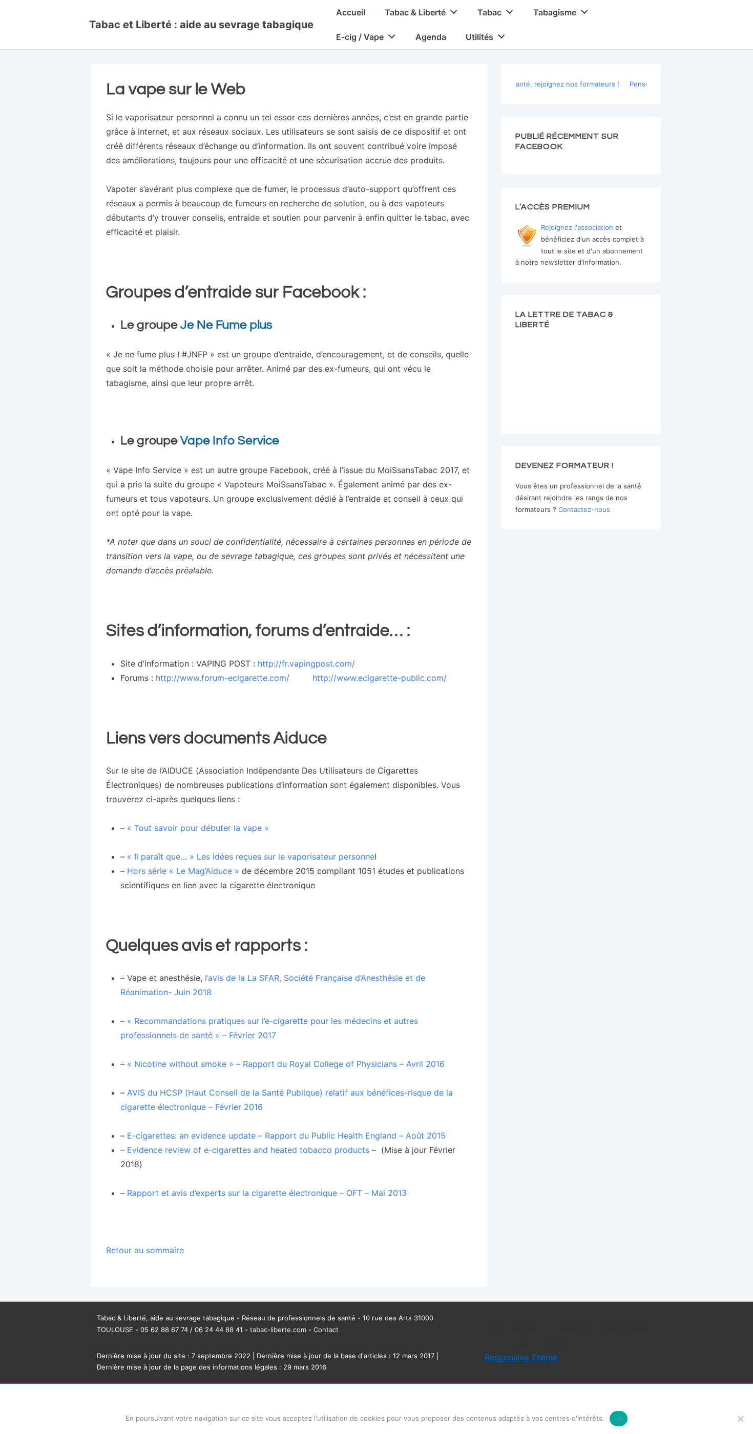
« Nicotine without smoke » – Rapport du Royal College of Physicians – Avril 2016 (286, 1064)
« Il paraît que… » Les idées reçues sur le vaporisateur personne (250, 856)
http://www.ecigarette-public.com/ (379, 678)
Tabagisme (554, 12)
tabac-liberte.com (278, 1329)
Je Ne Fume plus (226, 324)
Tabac (489, 12)
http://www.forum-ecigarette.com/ (222, 678)
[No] (740, 1419)
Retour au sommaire (145, 1250)
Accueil (350, 12)
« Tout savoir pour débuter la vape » (198, 828)
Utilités (479, 37)
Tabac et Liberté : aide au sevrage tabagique (201, 24)
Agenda (430, 37)
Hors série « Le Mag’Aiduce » (183, 871)
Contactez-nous (584, 509)
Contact (326, 1329)
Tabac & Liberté (415, 12)
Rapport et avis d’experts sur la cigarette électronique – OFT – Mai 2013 (267, 1193)
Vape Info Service (229, 440)
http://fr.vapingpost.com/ (306, 663)
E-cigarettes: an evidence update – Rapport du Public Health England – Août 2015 (286, 1135)
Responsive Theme (521, 1357)
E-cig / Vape (360, 37)
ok (619, 1418)
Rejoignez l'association (577, 227)
